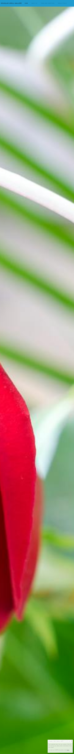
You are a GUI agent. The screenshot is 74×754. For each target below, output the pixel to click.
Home (26, 3)
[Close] (71, 741)
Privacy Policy (62, 3)
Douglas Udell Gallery (11, 3)
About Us (34, 3)
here (68, 750)
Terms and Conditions (47, 3)
